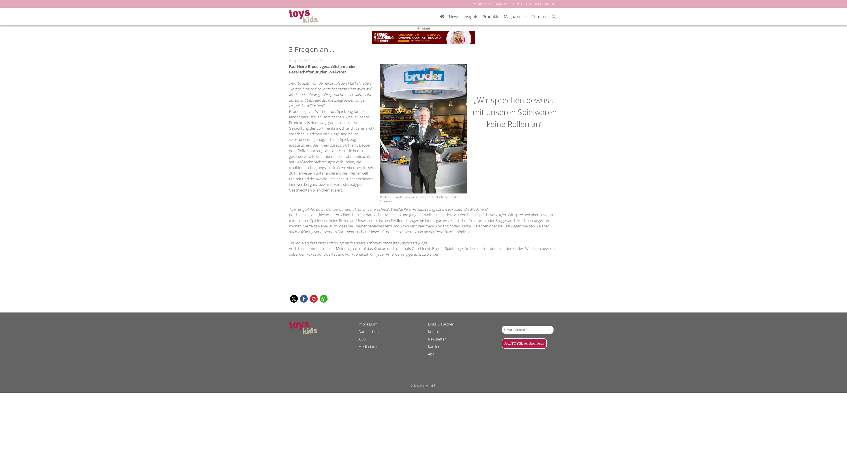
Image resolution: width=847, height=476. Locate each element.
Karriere (435, 346)
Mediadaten (368, 346)
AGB (362, 339)
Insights (471, 16)
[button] (294, 299)
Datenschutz (369, 331)
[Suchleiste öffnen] (554, 16)
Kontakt (434, 331)
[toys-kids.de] (303, 16)
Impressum (367, 324)
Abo (431, 354)
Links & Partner (441, 324)
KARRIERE (551, 4)
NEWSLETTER (522, 4)
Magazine (512, 16)
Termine (539, 16)
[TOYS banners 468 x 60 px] (423, 42)
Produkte (491, 16)
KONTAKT (502, 4)
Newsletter (437, 339)
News (454, 16)
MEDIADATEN (483, 4)
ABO (538, 4)
